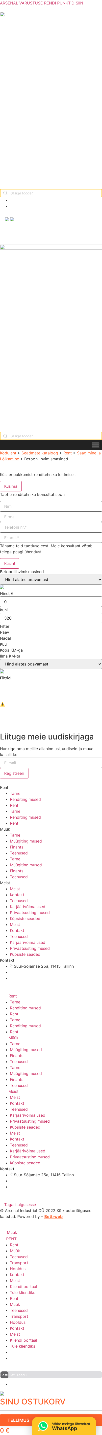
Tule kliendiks (22, 1292)
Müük (13, 1037)
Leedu (21, 1375)
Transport (19, 1262)
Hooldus (18, 1268)
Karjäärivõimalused (27, 906)
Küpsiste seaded (25, 918)
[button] (18, 1204)
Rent (67, 452)
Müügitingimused (26, 841)
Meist (15, 888)
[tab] (51, 996)
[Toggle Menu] (96, 445)
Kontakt (17, 894)
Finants (16, 847)
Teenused (19, 852)
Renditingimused (25, 799)
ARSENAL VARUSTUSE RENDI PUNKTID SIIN (41, 2)
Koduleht (8, 452)
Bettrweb (53, 1216)
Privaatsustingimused (30, 912)
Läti (13, 1375)
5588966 (24, 206)
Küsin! (9, 563)
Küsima (10, 486)
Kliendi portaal (23, 1286)
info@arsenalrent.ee (33, 200)
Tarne (15, 793)
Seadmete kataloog (40, 452)
